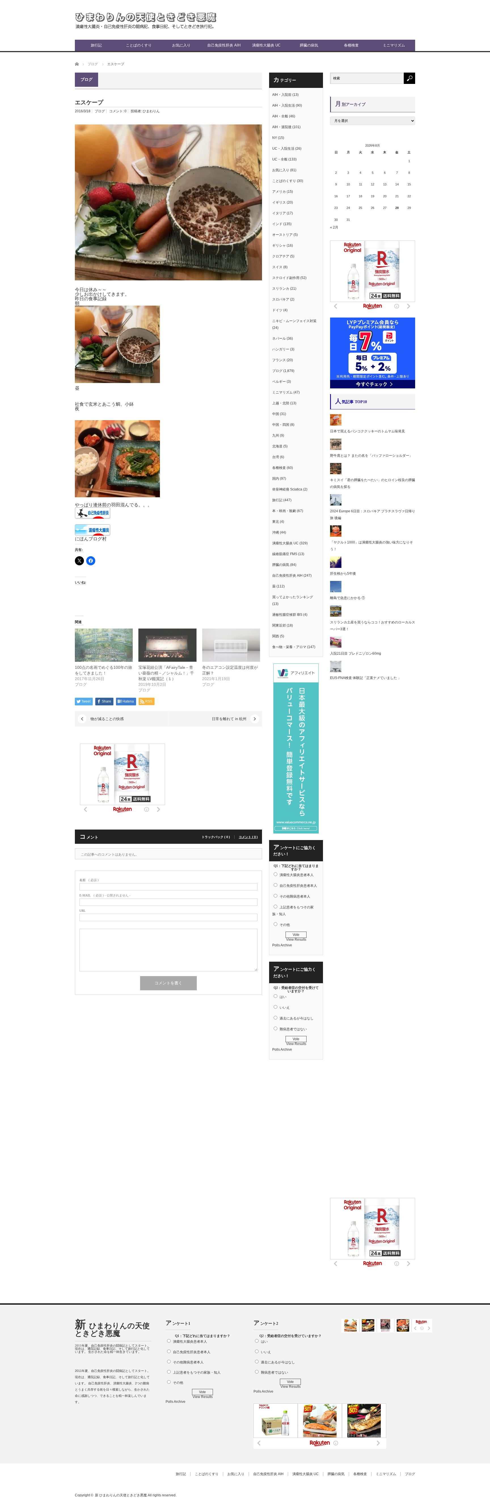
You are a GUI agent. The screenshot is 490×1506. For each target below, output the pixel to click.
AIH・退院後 (282, 127)
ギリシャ (279, 246)
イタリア (279, 213)
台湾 (275, 457)
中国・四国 (280, 425)
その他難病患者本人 (295, 896)
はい (283, 997)
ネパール (279, 338)
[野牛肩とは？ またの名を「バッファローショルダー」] (335, 449)
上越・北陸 (280, 403)
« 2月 (334, 227)
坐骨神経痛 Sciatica (287, 489)
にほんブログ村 (91, 538)
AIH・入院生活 (283, 105)
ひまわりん (151, 111)
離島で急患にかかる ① (347, 598)
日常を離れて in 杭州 (229, 719)
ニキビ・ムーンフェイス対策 (294, 321)
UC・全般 (280, 159)
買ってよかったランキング (292, 597)
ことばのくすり (139, 45)
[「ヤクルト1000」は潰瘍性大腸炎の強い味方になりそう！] (335, 536)
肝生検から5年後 (343, 574)
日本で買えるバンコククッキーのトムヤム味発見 (367, 431)
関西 (275, 636)
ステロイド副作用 (285, 278)
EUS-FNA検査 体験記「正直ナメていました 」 (365, 678)
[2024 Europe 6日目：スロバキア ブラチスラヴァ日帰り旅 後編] (335, 504)
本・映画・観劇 (284, 511)
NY (274, 138)
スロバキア (280, 299)
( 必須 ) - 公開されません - (104, 895)
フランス (279, 360)
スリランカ (280, 289)
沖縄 (275, 532)
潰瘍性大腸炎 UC (266, 45)
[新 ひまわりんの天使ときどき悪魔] (145, 20)
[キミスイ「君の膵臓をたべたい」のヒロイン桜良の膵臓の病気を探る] (335, 473)
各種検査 (351, 45)
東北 (275, 522)
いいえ (285, 1008)
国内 (275, 479)
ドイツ (277, 310)
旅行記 (96, 45)
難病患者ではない (293, 1029)
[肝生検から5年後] (335, 567)
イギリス (279, 202)
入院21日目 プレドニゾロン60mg (355, 653)
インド (277, 224)
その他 (285, 925)
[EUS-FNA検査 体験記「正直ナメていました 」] (335, 671)
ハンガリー (280, 349)
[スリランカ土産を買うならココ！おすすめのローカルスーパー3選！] (335, 615)
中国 (275, 414)
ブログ (100, 111)
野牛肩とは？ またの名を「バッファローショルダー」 (371, 456)
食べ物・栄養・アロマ (289, 647)
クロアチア (280, 256)
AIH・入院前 (282, 95)
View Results (296, 940)
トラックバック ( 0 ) (216, 837)
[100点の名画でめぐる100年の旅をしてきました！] (104, 645)
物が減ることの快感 (107, 719)
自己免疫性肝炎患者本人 (298, 886)
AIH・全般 (280, 116)
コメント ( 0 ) (248, 837)
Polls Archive (282, 945)
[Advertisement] (348, 19)
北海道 (277, 446)
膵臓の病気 (309, 45)
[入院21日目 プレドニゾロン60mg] (335, 647)
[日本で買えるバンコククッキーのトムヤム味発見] (335, 424)
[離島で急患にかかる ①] (335, 591)
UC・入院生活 (283, 149)
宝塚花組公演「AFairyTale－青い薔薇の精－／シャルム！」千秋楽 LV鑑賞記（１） (166, 673)
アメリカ (279, 192)
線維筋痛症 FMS (284, 554)
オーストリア (282, 235)
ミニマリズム (394, 45)
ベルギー (279, 382)
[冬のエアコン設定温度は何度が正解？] (231, 645)
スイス (277, 267)
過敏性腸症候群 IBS (287, 615)
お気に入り (181, 45)
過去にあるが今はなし (297, 1018)
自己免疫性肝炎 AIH (223, 45)
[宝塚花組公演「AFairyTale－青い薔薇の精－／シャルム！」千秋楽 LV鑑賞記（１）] (167, 645)
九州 (275, 435)
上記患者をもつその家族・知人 (197, 1372)
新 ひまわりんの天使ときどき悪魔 (112, 1330)
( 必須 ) (89, 880)
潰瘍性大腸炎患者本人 (297, 875)
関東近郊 (279, 625)
